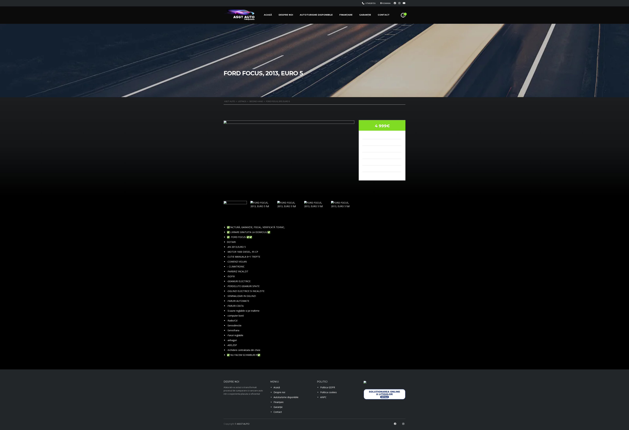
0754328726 (370, 3)
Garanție (365, 14)
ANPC (323, 397)
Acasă (268, 14)
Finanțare (346, 14)
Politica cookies (328, 392)
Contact (384, 14)
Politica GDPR (327, 387)
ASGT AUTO (243, 423)
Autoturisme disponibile (316, 14)
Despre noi (286, 14)
